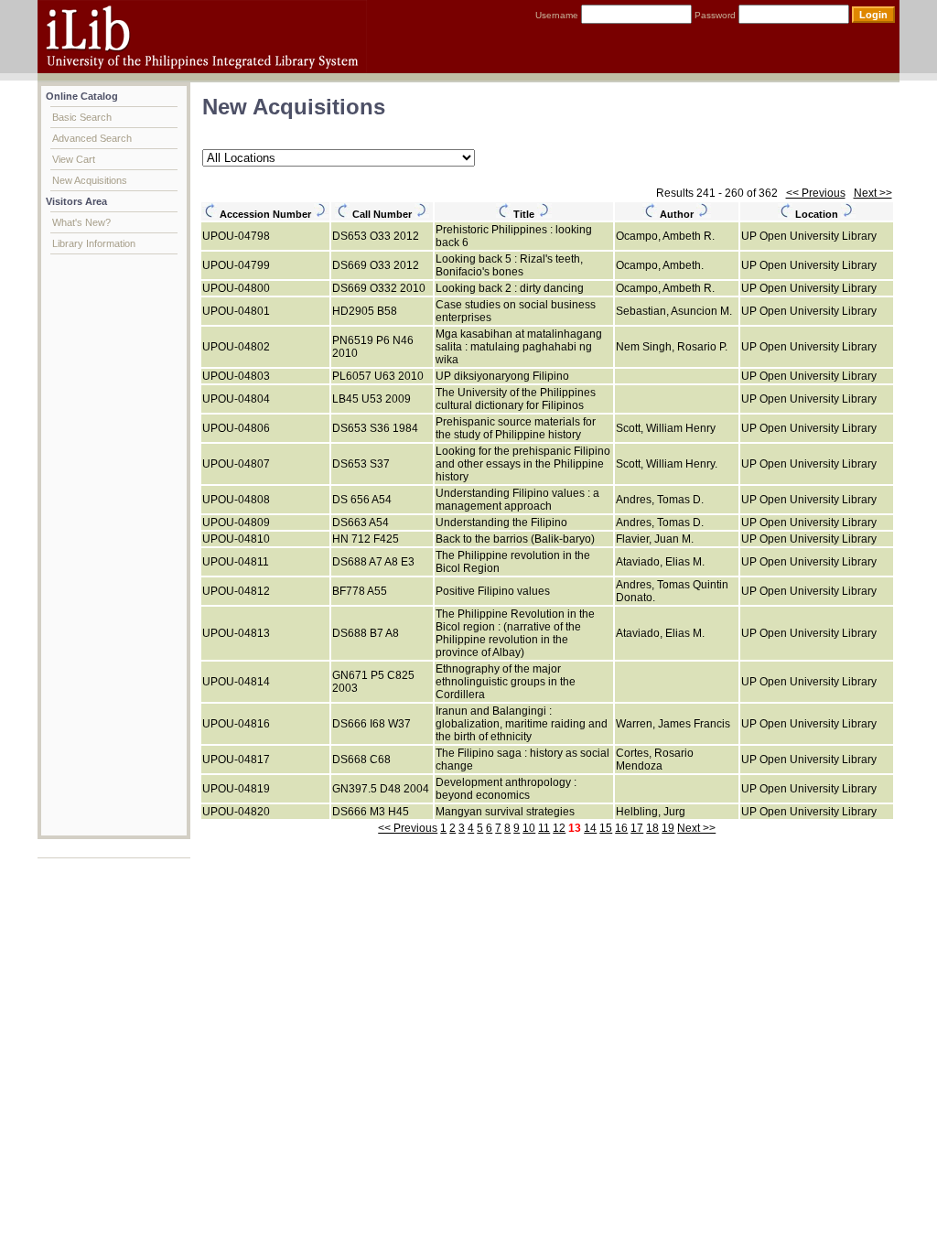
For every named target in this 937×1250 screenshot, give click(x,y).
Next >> (873, 193)
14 (590, 828)
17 (636, 828)
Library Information (93, 243)
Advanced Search (92, 138)
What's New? (81, 222)
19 (668, 828)
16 (621, 828)
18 (652, 828)
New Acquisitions (89, 180)
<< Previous (815, 193)
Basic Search (82, 117)
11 (544, 828)
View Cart (73, 159)
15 (605, 828)
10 (528, 828)
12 (559, 828)
